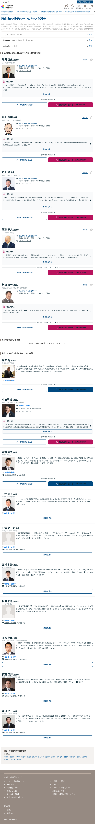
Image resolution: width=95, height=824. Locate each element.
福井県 (7, 380)
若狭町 (19, 759)
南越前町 (72, 757)
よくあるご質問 (13, 794)
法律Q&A (10, 784)
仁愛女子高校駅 (11, 475)
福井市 (13, 380)
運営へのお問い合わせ (15, 797)
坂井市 (53, 757)
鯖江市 (34, 757)
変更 (90, 34)
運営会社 (10, 810)
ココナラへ (6, 2)
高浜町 (6, 759)
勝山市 (21, 66)
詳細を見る (48, 518)
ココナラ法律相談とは (15, 781)
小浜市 (17, 757)
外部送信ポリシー (59, 791)
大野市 (23, 757)
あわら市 (41, 757)
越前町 (79, 757)
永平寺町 (60, 757)
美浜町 (84, 757)
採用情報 (10, 813)
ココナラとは (12, 791)
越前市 (47, 757)
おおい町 (13, 759)
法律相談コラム (13, 788)
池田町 (66, 757)
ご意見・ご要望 (58, 781)
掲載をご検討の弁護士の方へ (63, 794)
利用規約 (55, 784)
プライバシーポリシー (61, 788)
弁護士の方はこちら (85, 2)
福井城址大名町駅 (25, 408)
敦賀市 (12, 757)
